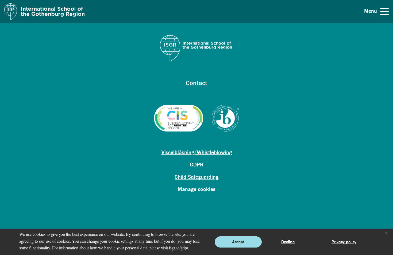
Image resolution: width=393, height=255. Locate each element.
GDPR (196, 165)
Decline (288, 242)
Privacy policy (344, 242)
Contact (196, 83)
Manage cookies (196, 189)
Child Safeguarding (196, 177)
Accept (238, 242)
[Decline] (386, 233)
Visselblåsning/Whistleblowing (196, 152)
